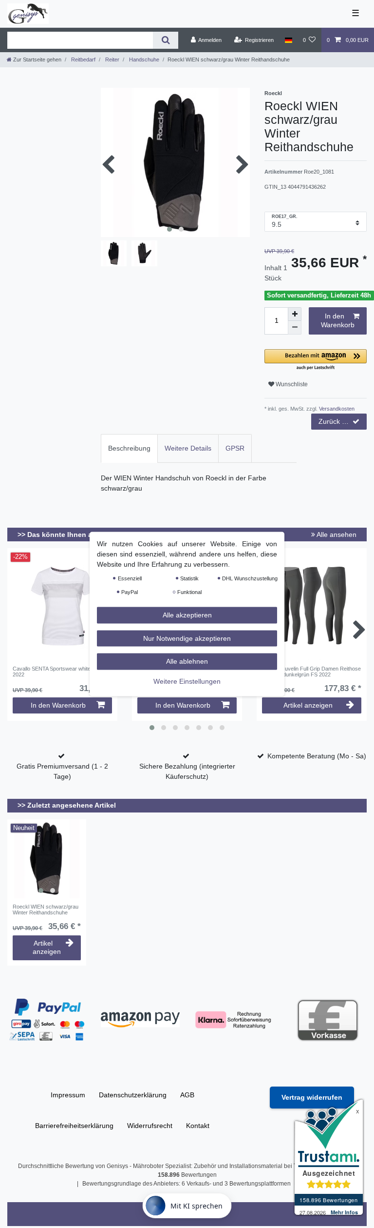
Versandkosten (336, 409)
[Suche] (165, 40)
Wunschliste (291, 384)
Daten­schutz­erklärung (133, 1095)
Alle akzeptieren (187, 615)
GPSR (234, 448)
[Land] (288, 40)
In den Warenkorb (338, 320)
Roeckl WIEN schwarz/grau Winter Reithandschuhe (45, 909)
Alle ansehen (335, 534)
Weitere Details (188, 448)
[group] (46, 858)
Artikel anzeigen (308, 705)
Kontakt (197, 1125)
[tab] (129, 448)
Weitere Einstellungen (187, 681)
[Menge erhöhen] (294, 314)
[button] (315, 360)
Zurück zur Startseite (342, 421)
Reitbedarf (82, 59)
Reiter (111, 59)
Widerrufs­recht (149, 1125)
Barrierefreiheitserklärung (74, 1125)
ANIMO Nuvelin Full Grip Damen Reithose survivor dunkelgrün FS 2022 (311, 671)
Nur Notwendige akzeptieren (187, 638)
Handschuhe (143, 59)
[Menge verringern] (294, 328)
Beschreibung (129, 448)
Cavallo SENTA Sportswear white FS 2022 (56, 671)
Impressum (68, 1095)
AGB (187, 1095)
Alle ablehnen (187, 661)
